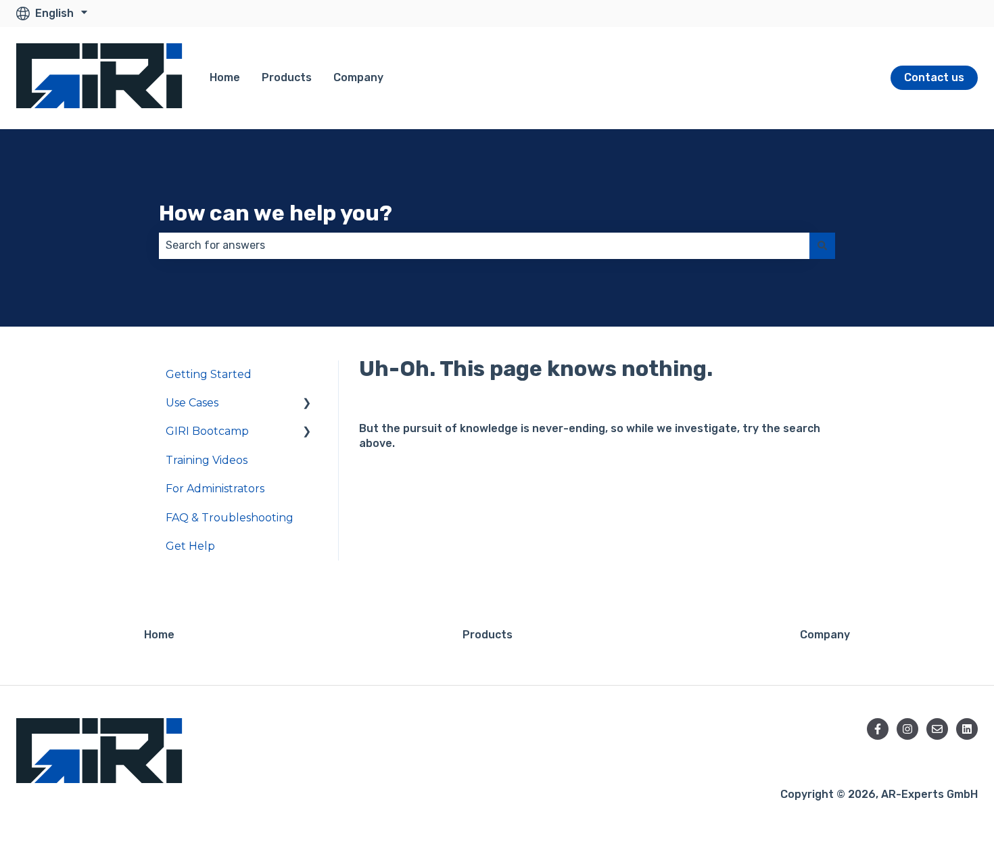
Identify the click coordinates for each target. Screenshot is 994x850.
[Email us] (937, 729)
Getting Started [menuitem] (209, 374)
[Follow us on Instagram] (907, 729)
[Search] (822, 245)
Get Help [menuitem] (190, 546)
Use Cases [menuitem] (192, 402)
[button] (307, 404)
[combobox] (484, 245)
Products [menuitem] (488, 634)
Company (358, 77)
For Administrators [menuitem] (215, 488)
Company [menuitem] (825, 634)
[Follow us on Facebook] (878, 729)
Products (287, 77)
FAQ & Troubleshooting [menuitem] (229, 517)
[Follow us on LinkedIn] (967, 729)
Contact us (934, 77)
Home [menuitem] (159, 634)
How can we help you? (275, 213)
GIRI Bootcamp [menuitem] (207, 431)
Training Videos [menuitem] (206, 460)
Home (225, 77)
